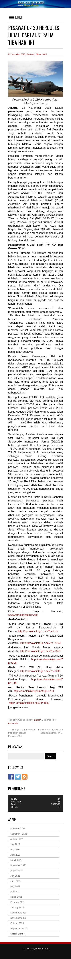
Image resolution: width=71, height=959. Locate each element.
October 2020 (17, 923)
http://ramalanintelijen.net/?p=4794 (33, 691)
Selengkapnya (17, 934)
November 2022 (18, 828)
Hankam (37, 720)
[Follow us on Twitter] (18, 777)
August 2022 (16, 839)
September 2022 (18, 834)
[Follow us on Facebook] (11, 777)
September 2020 (18, 928)
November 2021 (18, 865)
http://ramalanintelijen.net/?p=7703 (40, 643)
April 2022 (15, 855)
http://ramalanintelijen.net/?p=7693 (40, 651)
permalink (13, 723)
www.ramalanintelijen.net (23, 614)
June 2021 (15, 881)
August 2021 (16, 870)
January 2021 (17, 907)
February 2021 (17, 902)
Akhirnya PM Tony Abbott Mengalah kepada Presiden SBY (21, 732)
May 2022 (15, 849)
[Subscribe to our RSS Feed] (24, 777)
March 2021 (16, 897)
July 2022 (15, 844)
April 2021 (15, 891)
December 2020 (18, 912)
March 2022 (16, 860)
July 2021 (15, 876)
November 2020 (18, 918)
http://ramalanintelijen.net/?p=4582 (29, 702)
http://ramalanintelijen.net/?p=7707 (38, 631)
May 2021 (15, 886)
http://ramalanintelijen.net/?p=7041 (40, 671)
